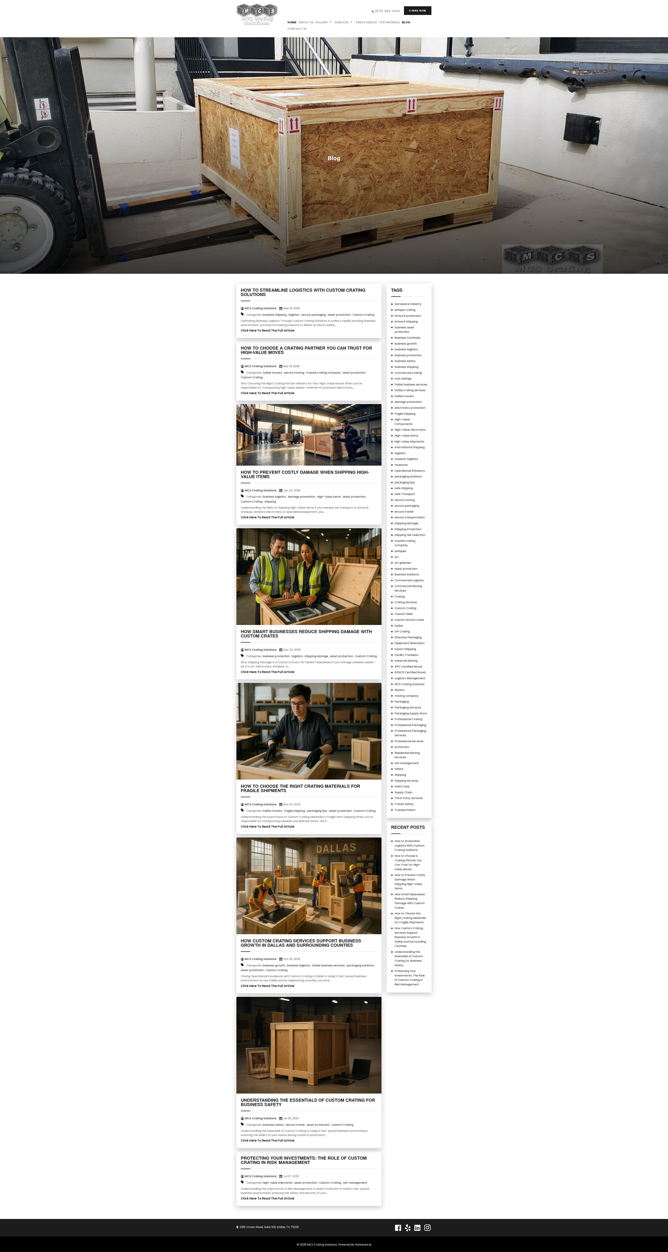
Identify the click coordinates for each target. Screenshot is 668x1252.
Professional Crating (408, 719)
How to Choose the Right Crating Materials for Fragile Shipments (300, 788)
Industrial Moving (406, 661)
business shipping (275, 315)
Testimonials (389, 22)
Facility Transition (406, 655)
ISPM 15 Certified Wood (410, 672)
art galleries (403, 563)
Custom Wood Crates (409, 620)
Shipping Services (406, 781)
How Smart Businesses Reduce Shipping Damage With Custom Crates (306, 633)
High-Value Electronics (410, 430)
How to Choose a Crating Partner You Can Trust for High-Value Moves (306, 350)
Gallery (321, 22)
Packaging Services (408, 707)
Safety (399, 769)
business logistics (274, 497)
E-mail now (417, 10)
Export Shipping (405, 649)
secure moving (294, 373)
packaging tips (317, 811)
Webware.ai (363, 1245)
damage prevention (301, 497)
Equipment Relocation (410, 643)
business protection (276, 656)
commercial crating (408, 373)
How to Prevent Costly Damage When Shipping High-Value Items (305, 474)
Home (292, 22)
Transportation (405, 810)
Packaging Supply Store (411, 713)
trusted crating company (323, 373)
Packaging (402, 702)
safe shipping (404, 488)
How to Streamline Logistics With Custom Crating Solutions (303, 292)
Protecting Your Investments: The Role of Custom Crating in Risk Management (304, 1160)
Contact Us (297, 29)
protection (402, 747)
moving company (407, 696)
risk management (355, 1183)
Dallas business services (328, 965)
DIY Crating (402, 631)
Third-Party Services (409, 798)
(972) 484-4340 (387, 11)
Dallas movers (272, 373)
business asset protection (404, 329)
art (397, 557)
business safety (273, 1125)
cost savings (403, 379)
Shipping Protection (408, 529)
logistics (293, 315)
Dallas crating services (410, 390)
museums (401, 465)
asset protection (339, 315)
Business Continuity (408, 338)
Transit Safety (404, 804)
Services (342, 22)
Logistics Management (410, 678)
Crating (400, 597)
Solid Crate (402, 786)
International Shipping (410, 447)
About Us (306, 22)
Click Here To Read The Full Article (267, 330)
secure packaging (313, 315)
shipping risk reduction (410, 535)
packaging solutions (360, 965)
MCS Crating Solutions (409, 684)
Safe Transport (405, 494)
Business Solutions (407, 574)
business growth (274, 965)
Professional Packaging (410, 725)
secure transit (295, 1125)
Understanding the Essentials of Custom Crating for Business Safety (308, 1102)
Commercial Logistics (409, 580)
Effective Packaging (408, 637)
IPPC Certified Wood (408, 667)
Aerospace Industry (408, 304)
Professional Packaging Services (410, 733)
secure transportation (410, 517)
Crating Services (406, 602)
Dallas (399, 626)
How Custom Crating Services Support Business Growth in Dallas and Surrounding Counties (301, 943)
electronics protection (410, 408)
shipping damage (316, 656)
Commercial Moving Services (408, 588)
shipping (270, 502)
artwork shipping (406, 322)
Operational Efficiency (410, 471)
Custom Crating (363, 315)
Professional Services (409, 741)
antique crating (405, 310)
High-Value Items (329, 497)
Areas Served (366, 22)
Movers (400, 690)
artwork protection (408, 316)
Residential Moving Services (407, 755)
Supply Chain (403, 792)
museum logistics (406, 459)
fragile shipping (294, 811)
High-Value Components (404, 421)
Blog (406, 22)
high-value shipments (277, 1183)
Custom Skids (404, 614)
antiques (400, 551)
